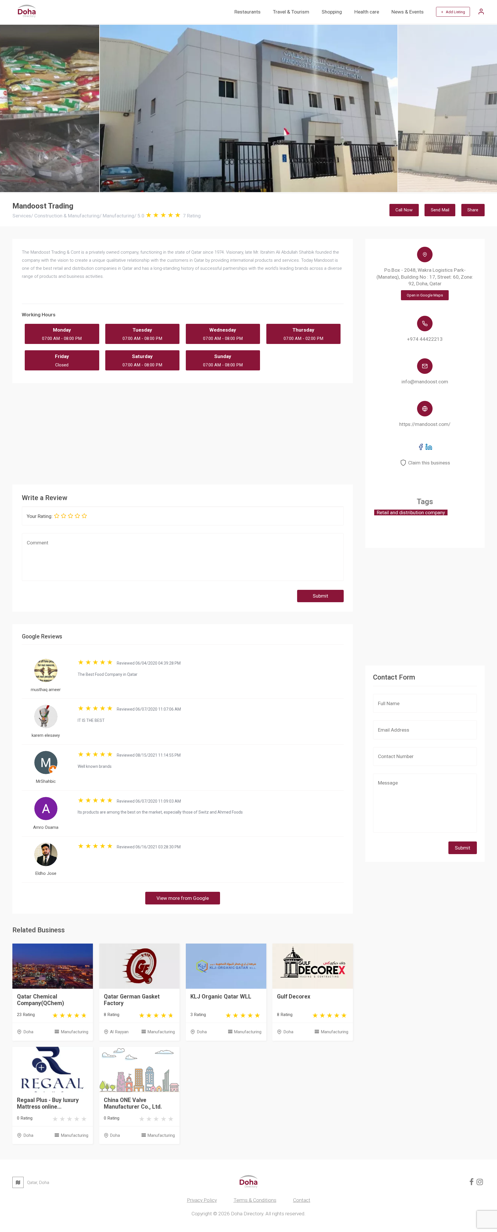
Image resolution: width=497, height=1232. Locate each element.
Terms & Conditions (255, 1200)
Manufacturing (74, 1031)
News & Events (407, 12)
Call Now (403, 210)
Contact (301, 1200)
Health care (366, 12)
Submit (320, 596)
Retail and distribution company (411, 512)
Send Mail (440, 210)
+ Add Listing (453, 12)
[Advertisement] (185, 432)
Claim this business (429, 463)
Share (472, 210)
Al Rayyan (119, 1031)
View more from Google (182, 898)
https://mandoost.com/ (424, 424)
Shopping (332, 12)
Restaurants (247, 12)
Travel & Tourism (291, 12)
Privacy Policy (202, 1200)
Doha (28, 1031)
